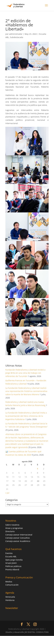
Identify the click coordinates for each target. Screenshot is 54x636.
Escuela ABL (10, 556)
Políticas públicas (13, 566)
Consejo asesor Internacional (18, 534)
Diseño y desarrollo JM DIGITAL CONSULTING (27, 632)
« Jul (7, 493)
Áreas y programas (14, 528)
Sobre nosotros (12, 524)
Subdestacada (16, 37)
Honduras (10, 600)
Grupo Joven (11, 563)
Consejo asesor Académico (17, 541)
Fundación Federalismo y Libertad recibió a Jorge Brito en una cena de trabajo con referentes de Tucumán (25, 373)
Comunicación (12, 584)
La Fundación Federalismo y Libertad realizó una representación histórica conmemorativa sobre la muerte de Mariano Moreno (26, 391)
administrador (15, 34)
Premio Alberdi (12, 569)
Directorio (10, 531)
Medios (8, 581)
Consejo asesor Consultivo (17, 538)
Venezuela (10, 597)
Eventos (9, 553)
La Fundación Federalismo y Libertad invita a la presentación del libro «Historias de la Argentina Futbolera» (26, 416)
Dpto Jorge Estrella (14, 559)
